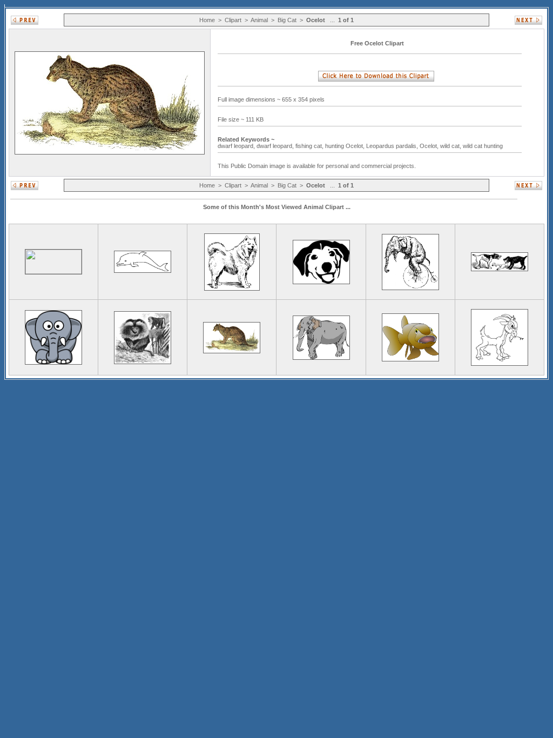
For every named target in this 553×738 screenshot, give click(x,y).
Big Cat (287, 20)
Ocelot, (430, 146)
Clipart (233, 20)
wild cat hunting (483, 146)
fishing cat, (310, 146)
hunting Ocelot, (345, 146)
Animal (259, 20)
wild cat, (451, 146)
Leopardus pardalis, (393, 146)
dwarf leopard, (237, 146)
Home (207, 20)
